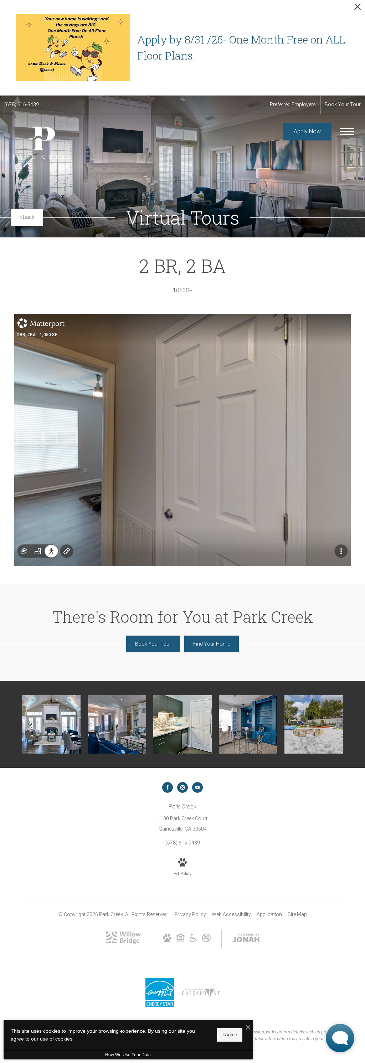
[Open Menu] (347, 131)
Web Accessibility (231, 914)
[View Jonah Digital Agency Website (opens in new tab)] (245, 939)
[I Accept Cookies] (248, 1028)
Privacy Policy (190, 914)
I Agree (229, 1034)
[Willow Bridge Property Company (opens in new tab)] (123, 942)
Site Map (297, 914)
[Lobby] (51, 724)
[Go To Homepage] (41, 142)
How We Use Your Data (128, 1054)
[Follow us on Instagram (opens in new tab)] (182, 787)
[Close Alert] (357, 8)
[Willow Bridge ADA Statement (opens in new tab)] (193, 940)
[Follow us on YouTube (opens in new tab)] (197, 787)
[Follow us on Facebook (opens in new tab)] (167, 787)
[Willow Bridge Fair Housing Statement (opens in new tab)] (180, 940)
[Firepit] (313, 724)
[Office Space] (248, 724)
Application (269, 914)
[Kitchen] (182, 724)
